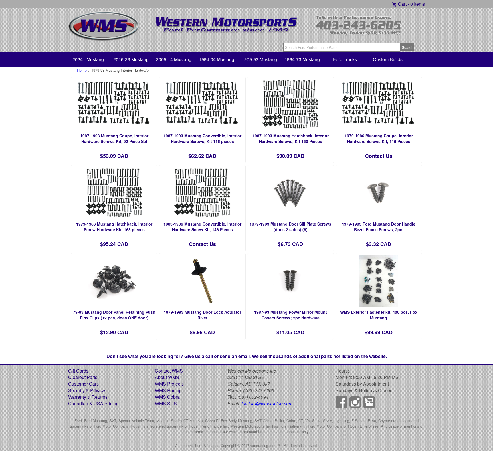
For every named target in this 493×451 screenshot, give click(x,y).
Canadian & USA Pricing (93, 403)
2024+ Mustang (88, 59)
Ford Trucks (345, 59)
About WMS (167, 377)
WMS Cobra (167, 397)
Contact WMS (169, 370)
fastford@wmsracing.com (266, 403)
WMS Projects (169, 383)
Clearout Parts (82, 377)
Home (82, 70)
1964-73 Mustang (302, 59)
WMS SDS (166, 403)
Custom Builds (388, 59)
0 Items (417, 4)
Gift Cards (78, 370)
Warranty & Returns (88, 397)
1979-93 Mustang (259, 59)
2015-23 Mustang (131, 59)
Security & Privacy (86, 390)
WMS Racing (168, 390)
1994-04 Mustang (216, 59)
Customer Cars (83, 383)
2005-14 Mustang (173, 59)
